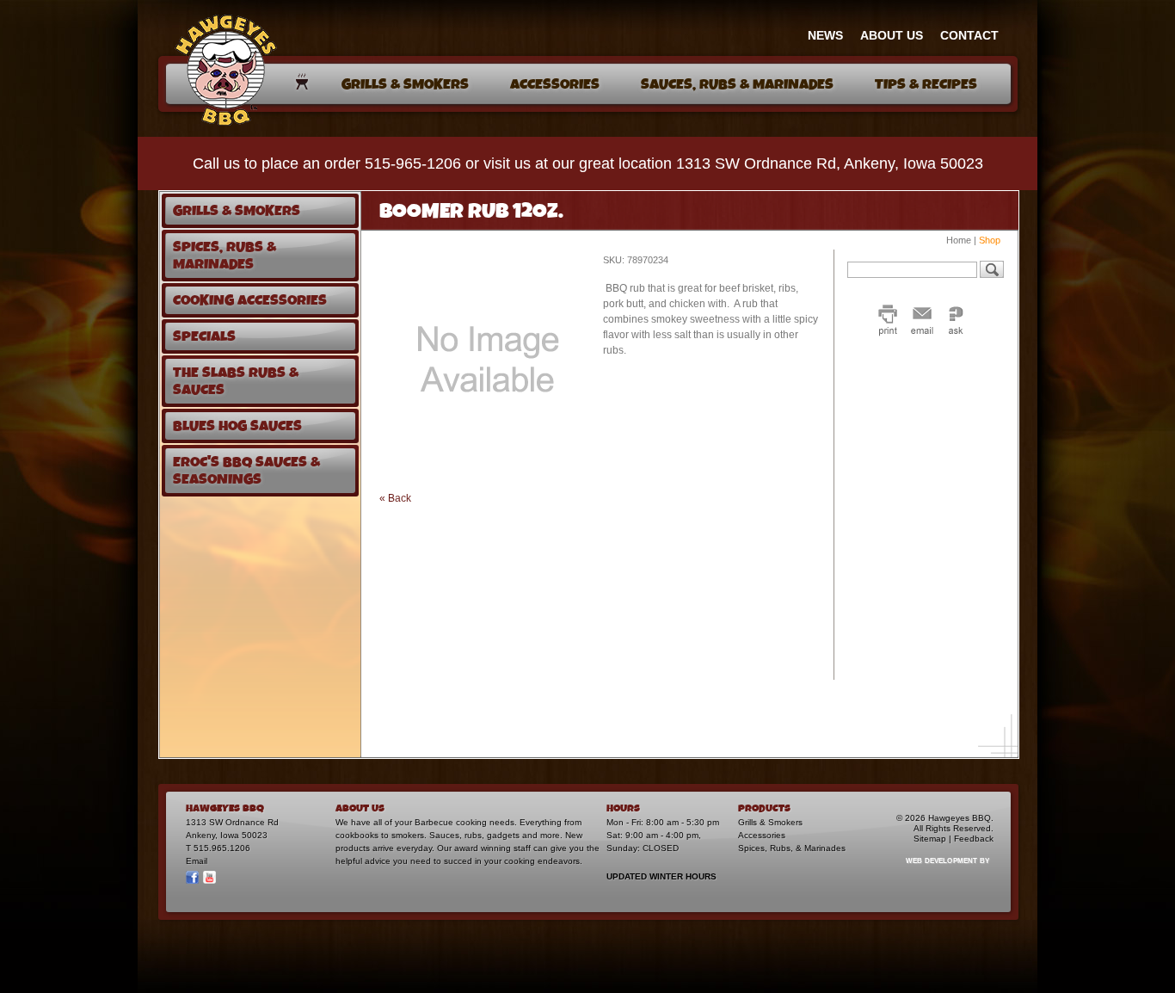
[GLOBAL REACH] (938, 872)
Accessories (761, 835)
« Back (395, 498)
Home (958, 240)
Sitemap (930, 838)
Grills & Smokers (770, 822)
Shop (989, 240)
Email (196, 861)
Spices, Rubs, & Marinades (792, 848)
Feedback (974, 838)
